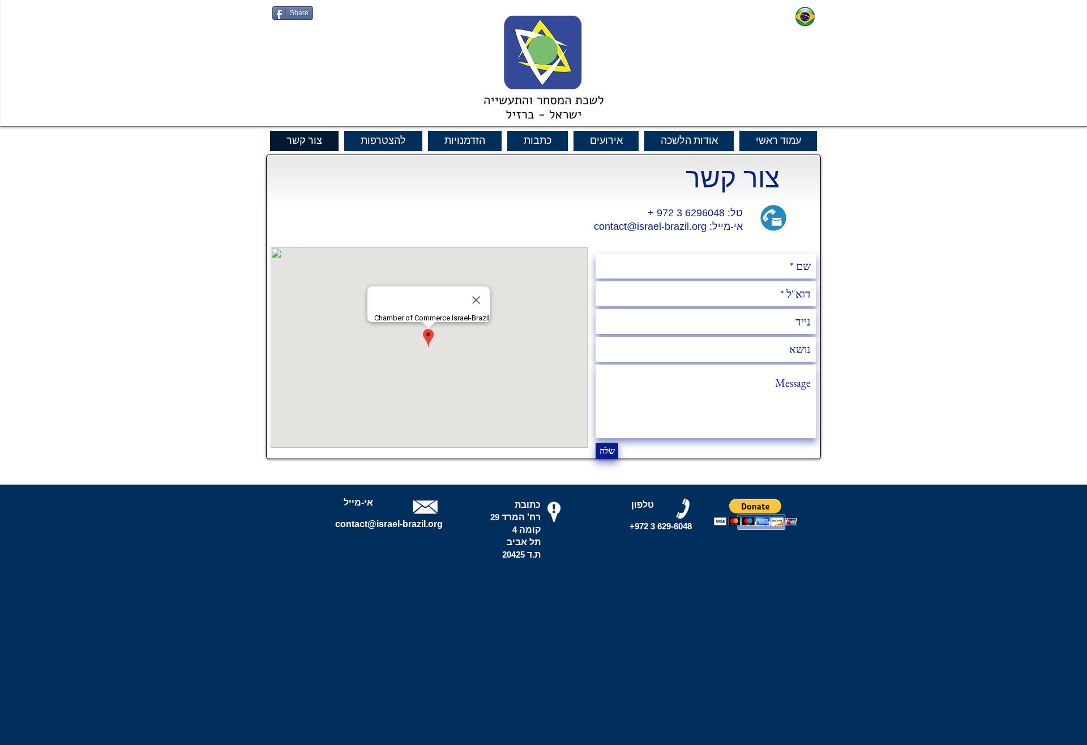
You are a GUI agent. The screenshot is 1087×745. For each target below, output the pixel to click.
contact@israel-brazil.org (650, 226)
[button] (755, 512)
